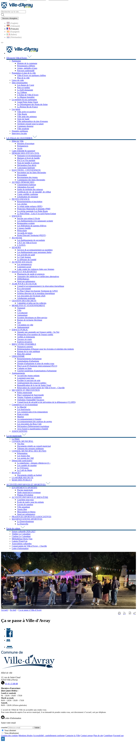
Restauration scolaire (26, 223)
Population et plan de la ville (24, 73)
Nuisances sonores (25, 346)
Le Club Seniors (24, 257)
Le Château (22, 92)
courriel (4, 727)
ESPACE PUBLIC (20, 330)
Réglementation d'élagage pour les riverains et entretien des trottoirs (45, 349)
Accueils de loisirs (25, 233)
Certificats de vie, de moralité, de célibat (34, 192)
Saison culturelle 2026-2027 (23, 531)
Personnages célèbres (26, 66)
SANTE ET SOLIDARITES (24, 271)
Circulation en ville (25, 325)
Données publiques (20, 131)
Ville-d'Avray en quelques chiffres (31, 75)
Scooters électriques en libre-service (32, 317)
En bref (13, 610)
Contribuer (108, 735)
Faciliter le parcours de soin (28, 380)
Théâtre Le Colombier (21, 534)
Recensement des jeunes (27, 177)
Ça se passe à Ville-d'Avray (30, 610)
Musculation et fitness (26, 512)
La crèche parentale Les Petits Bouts (32, 211)
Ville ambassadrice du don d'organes (32, 121)
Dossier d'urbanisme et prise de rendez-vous (35, 363)
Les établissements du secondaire (31, 240)
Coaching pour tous (25, 500)
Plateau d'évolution (25, 495)
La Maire (16, 439)
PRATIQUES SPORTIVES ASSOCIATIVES (31, 516)
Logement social (24, 267)
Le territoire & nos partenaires (24, 99)
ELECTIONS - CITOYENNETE (26, 170)
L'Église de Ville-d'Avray (28, 95)
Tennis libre (22, 509)
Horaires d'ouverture (25, 143)
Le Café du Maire (24, 470)
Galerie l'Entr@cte (19, 541)
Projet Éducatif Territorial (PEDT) (31, 235)
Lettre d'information (20, 548)
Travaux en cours (24, 339)
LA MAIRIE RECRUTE (22, 477)
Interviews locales (19, 133)
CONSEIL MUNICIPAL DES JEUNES (29, 451)
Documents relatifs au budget (29, 475)
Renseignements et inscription (29, 201)
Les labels (16, 109)
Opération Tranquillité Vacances (30, 400)
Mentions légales (25, 735)
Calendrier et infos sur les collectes (31, 303)
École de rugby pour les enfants (30, 502)
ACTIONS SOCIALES (22, 262)
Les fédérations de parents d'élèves (31, 226)
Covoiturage (22, 313)
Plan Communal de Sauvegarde (30, 395)
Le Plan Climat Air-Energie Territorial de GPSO (37, 291)
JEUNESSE (17, 238)
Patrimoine (16, 61)
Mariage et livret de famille (28, 158)
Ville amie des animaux (27, 116)
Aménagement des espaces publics (31, 383)
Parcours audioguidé (25, 70)
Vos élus (20, 444)
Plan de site (98, 735)
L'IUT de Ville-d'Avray (27, 242)
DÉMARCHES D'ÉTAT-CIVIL (25, 153)
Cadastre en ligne (24, 368)
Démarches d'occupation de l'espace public (35, 334)
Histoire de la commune (27, 63)
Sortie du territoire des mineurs (30, 189)
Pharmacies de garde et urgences (31, 274)
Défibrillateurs (23, 279)
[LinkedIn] (9, 647)
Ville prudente (23, 128)
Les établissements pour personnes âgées (34, 252)
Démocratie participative (22, 460)
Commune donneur (25, 126)
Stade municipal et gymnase (29, 492)
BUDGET (16, 473)
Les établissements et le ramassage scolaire (35, 221)
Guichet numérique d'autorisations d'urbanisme (37, 371)
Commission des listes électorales (31, 180)
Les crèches (22, 204)
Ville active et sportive (26, 112)
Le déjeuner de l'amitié (26, 259)
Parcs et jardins (23, 87)
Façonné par (118, 735)
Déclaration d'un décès (26, 165)
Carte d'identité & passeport (23, 151)
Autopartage (22, 315)
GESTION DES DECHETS (24, 300)
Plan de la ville (23, 78)
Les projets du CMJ (25, 458)
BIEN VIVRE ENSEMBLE (24, 344)
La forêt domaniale (25, 90)
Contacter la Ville (72, 735)
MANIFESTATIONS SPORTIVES (27, 519)
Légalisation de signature (27, 197)
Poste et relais (23, 414)
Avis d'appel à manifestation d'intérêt (32, 429)
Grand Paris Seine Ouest (27, 102)
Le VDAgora (22, 468)
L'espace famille (24, 228)
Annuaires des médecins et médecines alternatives (38, 276)
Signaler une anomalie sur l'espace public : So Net (38, 332)
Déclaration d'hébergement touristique (33, 426)
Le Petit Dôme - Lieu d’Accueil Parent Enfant (36, 213)
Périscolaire (22, 230)
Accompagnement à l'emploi (29, 419)
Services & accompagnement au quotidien (35, 250)
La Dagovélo (22, 524)
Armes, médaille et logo (27, 68)
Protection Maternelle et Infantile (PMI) (33, 209)
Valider (37, 728)
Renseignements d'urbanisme (29, 359)
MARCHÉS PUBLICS (22, 480)
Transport (21, 308)
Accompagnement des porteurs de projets (34, 421)
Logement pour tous (25, 378)
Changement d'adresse (26, 184)
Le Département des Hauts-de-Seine (32, 104)
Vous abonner (10, 730)
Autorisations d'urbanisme (28, 361)
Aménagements (18, 373)
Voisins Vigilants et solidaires (29, 397)
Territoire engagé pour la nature (30, 124)
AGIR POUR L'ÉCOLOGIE (24, 284)
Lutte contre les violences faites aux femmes (35, 269)
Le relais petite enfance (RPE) (29, 206)
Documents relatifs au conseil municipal (34, 446)
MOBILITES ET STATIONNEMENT (28, 305)
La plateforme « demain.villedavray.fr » (33, 463)
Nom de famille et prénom (28, 163)
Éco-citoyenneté (24, 288)
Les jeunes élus (23, 456)
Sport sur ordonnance (26, 281)
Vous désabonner (11, 733)
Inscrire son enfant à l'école (28, 218)
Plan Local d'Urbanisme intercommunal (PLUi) (37, 366)
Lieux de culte (18, 80)
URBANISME (18, 356)
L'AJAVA (21, 245)
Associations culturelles (22, 543)
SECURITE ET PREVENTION (26, 390)
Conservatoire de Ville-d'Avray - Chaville (29, 546)
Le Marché (21, 407)
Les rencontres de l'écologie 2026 (31, 296)
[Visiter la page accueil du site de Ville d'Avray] (17, 9)
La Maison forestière (26, 97)
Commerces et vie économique (25, 404)
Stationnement (23, 327)
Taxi (19, 322)
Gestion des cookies (9, 735)
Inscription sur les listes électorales (31, 172)
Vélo (19, 310)
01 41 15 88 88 (11, 684)
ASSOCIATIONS (19, 431)
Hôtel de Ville (18, 141)
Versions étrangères (10, 18)
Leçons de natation (25, 504)
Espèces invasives (24, 342)
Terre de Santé (23, 119)
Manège (20, 417)
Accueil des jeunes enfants (28, 375)
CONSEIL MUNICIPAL (22, 441)
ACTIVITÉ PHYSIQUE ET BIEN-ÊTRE (30, 497)
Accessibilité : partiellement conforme (49, 735)
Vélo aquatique (23, 507)
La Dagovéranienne (25, 521)
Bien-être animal (24, 354)
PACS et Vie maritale (26, 160)
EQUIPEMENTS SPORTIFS (24, 487)
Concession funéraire (26, 168)
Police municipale (24, 392)
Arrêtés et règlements (26, 337)
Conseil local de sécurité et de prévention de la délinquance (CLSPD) (46, 402)
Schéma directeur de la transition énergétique (36, 293)
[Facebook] (9, 636)
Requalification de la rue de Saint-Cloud (34, 385)
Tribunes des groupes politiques (30, 448)
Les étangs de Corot (25, 85)
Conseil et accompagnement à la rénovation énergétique (40, 286)
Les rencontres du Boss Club (29, 424)
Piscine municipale (25, 490)
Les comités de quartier (27, 465)
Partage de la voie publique (28, 351)
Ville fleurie (22, 114)
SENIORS (16, 247)
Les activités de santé (26, 255)
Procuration (22, 175)
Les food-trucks (23, 409)
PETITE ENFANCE (21, 199)
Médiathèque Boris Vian (22, 539)
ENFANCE (17, 216)
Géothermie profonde (26, 298)
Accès (19, 148)
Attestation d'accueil (25, 187)
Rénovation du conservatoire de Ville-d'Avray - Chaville (41, 388)
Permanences (22, 146)
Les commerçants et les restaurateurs (32, 412)
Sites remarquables (20, 83)
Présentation (22, 453)
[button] (130, 613)
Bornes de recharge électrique (29, 320)
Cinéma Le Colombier (21, 536)
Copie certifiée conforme (27, 194)
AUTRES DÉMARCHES (23, 182)
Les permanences (24, 264)
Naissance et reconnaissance (29, 155)
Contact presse (87, 735)
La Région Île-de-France (27, 107)
